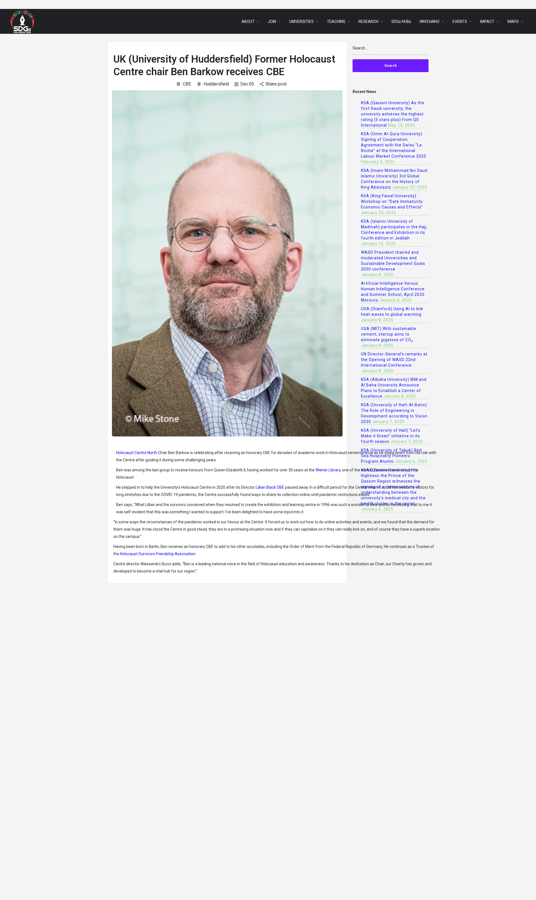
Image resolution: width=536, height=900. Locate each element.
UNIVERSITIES (301, 21)
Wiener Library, (328, 470)
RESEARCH (368, 21)
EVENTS (460, 21)
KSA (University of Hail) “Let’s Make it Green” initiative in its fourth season (390, 436)
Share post (276, 84)
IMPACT (487, 21)
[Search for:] (391, 50)
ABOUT (248, 21)
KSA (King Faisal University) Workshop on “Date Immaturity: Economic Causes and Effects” (392, 201)
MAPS (513, 21)
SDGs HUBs (401, 21)
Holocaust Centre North (136, 452)
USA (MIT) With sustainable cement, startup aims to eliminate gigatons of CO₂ (388, 334)
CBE (187, 84)
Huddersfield (216, 84)
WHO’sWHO (429, 21)
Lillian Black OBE (270, 487)
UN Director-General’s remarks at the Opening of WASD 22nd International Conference (394, 359)
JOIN (272, 21)
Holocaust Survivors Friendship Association (157, 554)
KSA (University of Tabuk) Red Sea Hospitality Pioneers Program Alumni (391, 456)
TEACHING (336, 21)
